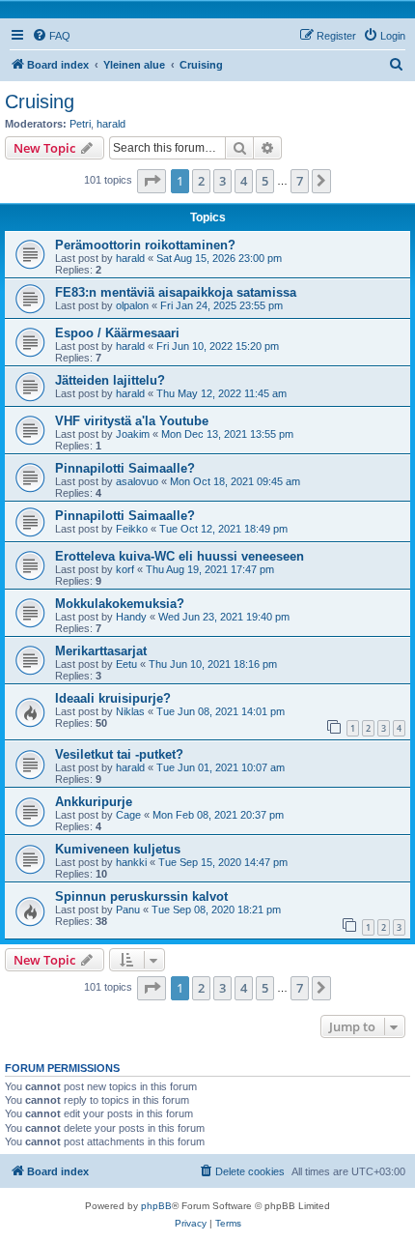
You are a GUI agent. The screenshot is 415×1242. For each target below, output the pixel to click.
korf (125, 569)
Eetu (126, 664)
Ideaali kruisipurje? (113, 698)
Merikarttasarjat (101, 651)
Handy (131, 616)
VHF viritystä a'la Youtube (131, 421)
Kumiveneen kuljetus (117, 849)
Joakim (133, 434)
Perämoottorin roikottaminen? (145, 245)
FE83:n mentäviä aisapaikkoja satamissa (175, 292)
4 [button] (243, 180)
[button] (151, 180)
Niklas (130, 711)
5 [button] (265, 180)
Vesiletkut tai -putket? (119, 754)
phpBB (156, 1205)
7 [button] (299, 180)
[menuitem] (51, 35)
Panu (128, 909)
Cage (128, 815)
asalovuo (137, 481)
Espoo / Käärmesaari (117, 333)
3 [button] (222, 180)
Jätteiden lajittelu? (110, 380)
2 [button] (201, 180)
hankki (131, 862)
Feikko (132, 528)
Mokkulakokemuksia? (119, 603)
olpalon (132, 305)
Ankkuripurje (93, 801)
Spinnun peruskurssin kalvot (141, 896)
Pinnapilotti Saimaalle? (125, 468)
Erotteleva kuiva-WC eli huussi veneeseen (179, 556)
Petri (80, 124)
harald (111, 124)
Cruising (39, 101)
